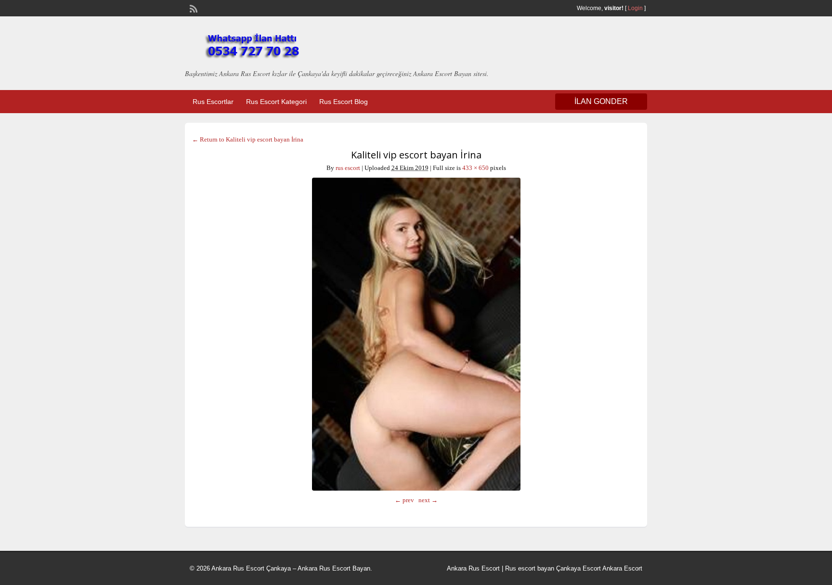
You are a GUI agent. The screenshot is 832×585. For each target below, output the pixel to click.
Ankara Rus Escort (473, 568)
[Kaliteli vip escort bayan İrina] (416, 334)
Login (635, 8)
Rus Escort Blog (343, 101)
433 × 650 (475, 167)
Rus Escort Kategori (276, 101)
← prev (404, 500)
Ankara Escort (622, 568)
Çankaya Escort (578, 568)
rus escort (348, 167)
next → (428, 500)
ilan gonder (601, 101)
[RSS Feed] (192, 8)
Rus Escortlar (213, 101)
